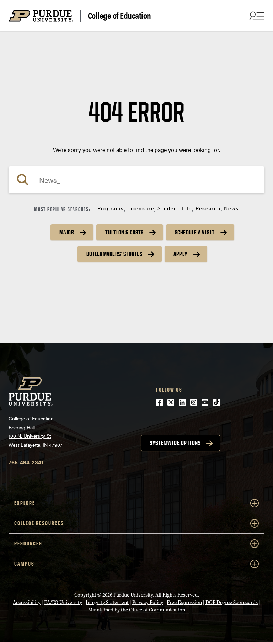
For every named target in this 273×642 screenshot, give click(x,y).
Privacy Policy (147, 602)
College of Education (119, 15)
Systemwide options (175, 442)
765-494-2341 (26, 462)
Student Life (174, 208)
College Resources (39, 523)
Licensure (140, 208)
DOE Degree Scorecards (231, 602)
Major (66, 232)
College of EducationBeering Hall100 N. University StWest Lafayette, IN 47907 (36, 431)
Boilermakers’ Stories (114, 253)
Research (208, 208)
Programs (110, 208)
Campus (24, 563)
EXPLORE (24, 503)
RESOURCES (28, 543)
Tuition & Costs (124, 232)
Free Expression (184, 602)
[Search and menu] (255, 15)
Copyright (85, 595)
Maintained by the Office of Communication (136, 609)
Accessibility (27, 602)
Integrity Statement (107, 602)
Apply (180, 253)
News (231, 208)
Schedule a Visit (195, 232)
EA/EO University (63, 602)
